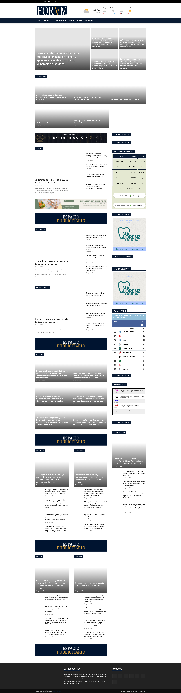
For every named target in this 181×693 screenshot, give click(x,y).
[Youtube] (144, 1)
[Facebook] (124, 1)
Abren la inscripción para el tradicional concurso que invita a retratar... (96, 247)
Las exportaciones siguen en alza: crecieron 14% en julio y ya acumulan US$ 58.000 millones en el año (95, 634)
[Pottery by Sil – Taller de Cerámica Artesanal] (90, 116)
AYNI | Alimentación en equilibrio (49, 123)
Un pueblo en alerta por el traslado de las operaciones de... (51, 262)
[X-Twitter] (138, 1)
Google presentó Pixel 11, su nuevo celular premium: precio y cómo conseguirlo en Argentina (94, 516)
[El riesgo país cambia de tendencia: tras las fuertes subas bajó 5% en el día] (90, 577)
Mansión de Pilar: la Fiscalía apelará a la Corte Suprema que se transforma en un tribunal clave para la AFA (56, 632)
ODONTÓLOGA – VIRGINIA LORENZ (125, 99)
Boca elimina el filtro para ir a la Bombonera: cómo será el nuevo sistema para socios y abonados (49, 398)
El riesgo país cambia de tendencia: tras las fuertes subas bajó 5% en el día (89, 585)
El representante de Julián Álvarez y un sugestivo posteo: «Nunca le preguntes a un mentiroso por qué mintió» (89, 422)
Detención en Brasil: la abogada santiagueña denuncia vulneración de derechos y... (96, 186)
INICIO (36, 1)
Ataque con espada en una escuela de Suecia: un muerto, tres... (51, 320)
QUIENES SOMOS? (45, 1)
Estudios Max (57, 691)
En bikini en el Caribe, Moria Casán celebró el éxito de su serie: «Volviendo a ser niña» (134, 473)
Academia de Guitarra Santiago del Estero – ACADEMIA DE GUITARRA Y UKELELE (51, 97)
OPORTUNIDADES (59, 21)
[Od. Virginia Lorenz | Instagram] (129, 288)
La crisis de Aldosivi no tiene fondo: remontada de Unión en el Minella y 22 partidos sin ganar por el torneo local (88, 398)
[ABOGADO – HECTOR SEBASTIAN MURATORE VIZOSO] (90, 92)
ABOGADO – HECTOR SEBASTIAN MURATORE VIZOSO (87, 98)
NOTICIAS (46, 21)
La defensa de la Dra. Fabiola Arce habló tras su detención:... (51, 181)
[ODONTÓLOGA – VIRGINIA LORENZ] (127, 92)
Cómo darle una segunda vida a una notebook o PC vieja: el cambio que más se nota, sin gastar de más (95, 526)
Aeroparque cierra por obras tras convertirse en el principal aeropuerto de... (96, 268)
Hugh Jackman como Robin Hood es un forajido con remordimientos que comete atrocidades (134, 483)
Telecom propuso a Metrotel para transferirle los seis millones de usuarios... (96, 258)
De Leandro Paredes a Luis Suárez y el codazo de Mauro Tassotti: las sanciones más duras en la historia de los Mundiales (52, 374)
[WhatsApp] (141, 1)
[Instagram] (127, 1)
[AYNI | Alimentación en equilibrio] (53, 116)
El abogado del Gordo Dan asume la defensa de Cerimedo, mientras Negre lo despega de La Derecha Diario (56, 597)
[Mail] (131, 1)
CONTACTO (55, 1)
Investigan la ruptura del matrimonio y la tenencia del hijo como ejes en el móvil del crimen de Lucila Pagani (56, 491)
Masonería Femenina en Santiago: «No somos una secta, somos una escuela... (96, 156)
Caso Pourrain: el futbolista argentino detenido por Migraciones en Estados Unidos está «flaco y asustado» (88, 375)
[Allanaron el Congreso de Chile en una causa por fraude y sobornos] (79, 316)
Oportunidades (41, 77)
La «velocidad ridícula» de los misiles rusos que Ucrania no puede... (95, 325)
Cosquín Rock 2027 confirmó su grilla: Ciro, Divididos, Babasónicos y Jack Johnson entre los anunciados (129, 461)
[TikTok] (134, 1)
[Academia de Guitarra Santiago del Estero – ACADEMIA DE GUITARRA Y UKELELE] (53, 92)
